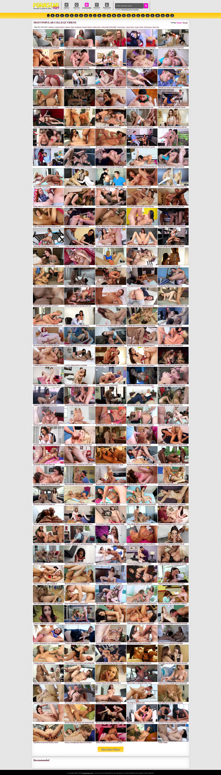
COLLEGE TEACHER (108, 27)
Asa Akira (136, 9)
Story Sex (155, 27)
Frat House (148, 27)
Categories (86, 8)
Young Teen (130, 27)
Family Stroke (87, 27)
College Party (59, 27)
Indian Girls (97, 27)
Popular (179, 23)
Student (51, 27)
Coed (137, 27)
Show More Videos (110, 749)
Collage (67, 27)
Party (72, 27)
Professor (78, 27)
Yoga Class (121, 27)
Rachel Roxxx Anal (126, 9)
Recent (185, 23)
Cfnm (141, 27)
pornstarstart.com (87, 773)
